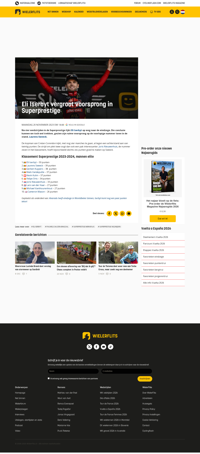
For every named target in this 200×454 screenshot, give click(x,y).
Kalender (79, 12)
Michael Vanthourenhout (39, 188)
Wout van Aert (64, 398)
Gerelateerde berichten (31, 235)
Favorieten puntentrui (154, 263)
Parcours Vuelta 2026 (154, 243)
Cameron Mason (36, 191)
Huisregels (147, 404)
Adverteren (147, 398)
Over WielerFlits (149, 393)
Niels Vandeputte (35, 172)
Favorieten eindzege (153, 256)
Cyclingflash (148, 431)
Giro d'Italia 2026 (107, 398)
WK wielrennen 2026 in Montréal (114, 420)
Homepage (20, 393)
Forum (137, 3)
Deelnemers (141, 12)
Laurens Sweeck (38, 136)
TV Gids (157, 12)
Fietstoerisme (49, 3)
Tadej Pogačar (64, 409)
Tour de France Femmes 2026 (113, 415)
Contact (146, 426)
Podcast (19, 426)
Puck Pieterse (64, 431)
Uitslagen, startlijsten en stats (28, 420)
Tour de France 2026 (109, 404)
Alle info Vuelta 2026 (153, 282)
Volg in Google (77, 124)
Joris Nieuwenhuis (108, 146)
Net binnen (53, 12)
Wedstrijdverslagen (97, 12)
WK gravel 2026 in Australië (112, 431)
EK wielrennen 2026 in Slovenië (114, 426)
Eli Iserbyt (76, 130)
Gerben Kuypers (35, 168)
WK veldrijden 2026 (109, 393)
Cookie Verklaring (150, 420)
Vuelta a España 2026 (110, 409)
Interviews (19, 415)
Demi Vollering (64, 420)
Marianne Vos (64, 426)
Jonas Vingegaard (66, 415)
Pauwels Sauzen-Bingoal (57, 227)
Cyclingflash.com (152, 3)
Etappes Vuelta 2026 (153, 250)
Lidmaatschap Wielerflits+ (72, 3)
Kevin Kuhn (32, 175)
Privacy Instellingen (151, 415)
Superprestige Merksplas (84, 227)
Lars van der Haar (36, 185)
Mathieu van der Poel (67, 393)
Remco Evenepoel (66, 404)
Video (17, 431)
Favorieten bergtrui (153, 269)
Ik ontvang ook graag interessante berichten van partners (74, 379)
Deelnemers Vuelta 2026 (155, 237)
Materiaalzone (27, 3)
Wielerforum (20, 404)
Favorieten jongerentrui (155, 276)
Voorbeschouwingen (121, 12)
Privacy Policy (148, 409)
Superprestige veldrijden (110, 227)
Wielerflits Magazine (174, 3)
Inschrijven (145, 379)
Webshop (66, 12)
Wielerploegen (21, 409)
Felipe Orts (32, 178)
